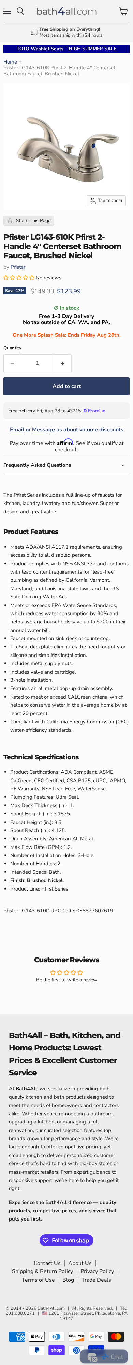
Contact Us (47, 1263)
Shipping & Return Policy (42, 1271)
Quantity (12, 348)
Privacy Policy (97, 1271)
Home (10, 62)
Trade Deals (96, 1280)
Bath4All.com (51, 1308)
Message (43, 429)
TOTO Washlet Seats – (66, 48)
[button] (19, 277)
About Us (80, 1263)
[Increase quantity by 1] (63, 363)
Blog (68, 1280)
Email (17, 429)
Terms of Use (38, 1280)
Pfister (18, 267)
